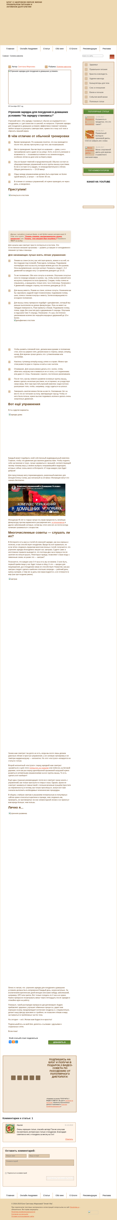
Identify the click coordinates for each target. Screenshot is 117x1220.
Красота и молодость (98, 74)
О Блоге (73, 49)
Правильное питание (98, 69)
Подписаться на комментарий (17, 1173)
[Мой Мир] (16, 1041)
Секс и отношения (97, 88)
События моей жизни (98, 97)
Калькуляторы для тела (99, 83)
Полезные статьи (96, 101)
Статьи (46, 49)
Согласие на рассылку (19, 1214)
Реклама (107, 49)
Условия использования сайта (22, 1216)
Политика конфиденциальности (23, 1212)
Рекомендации (90, 49)
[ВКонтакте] (10, 1041)
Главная (10, 49)
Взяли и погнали (96, 92)
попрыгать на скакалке (39, 768)
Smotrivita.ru (74, 1207)
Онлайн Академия (28, 49)
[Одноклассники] (13, 1041)
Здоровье (93, 65)
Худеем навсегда (64, 67)
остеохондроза (58, 522)
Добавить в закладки (59, 1042)
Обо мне (60, 49)
